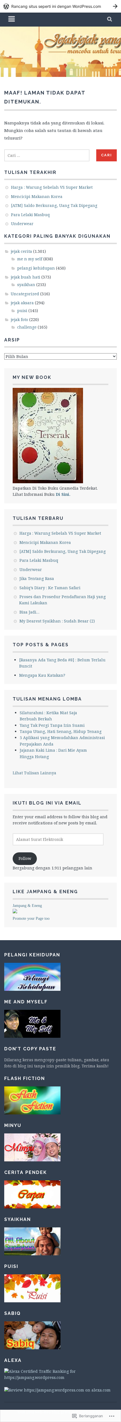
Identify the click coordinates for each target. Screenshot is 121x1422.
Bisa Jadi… (29, 612)
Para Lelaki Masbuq (30, 214)
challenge (27, 327)
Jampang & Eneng (27, 906)
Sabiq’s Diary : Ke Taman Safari (49, 587)
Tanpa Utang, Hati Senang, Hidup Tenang (61, 731)
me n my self (29, 258)
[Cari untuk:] (46, 155)
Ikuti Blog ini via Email (47, 803)
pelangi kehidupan (36, 268)
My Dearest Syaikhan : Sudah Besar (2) (57, 621)
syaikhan (26, 284)
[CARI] (110, 20)
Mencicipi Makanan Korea (36, 196)
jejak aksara (22, 302)
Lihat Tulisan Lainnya (34, 772)
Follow (25, 858)
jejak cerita (21, 251)
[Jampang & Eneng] (15, 911)
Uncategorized (25, 293)
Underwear (22, 223)
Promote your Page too (31, 918)
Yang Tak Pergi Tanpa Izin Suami (52, 725)
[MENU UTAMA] (11, 20)
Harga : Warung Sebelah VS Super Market (52, 187)
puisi (22, 310)
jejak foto (19, 319)
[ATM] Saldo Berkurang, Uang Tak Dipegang (54, 205)
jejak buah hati (25, 277)
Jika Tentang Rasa (36, 578)
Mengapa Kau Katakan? (42, 675)
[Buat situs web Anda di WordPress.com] (60, 6)
